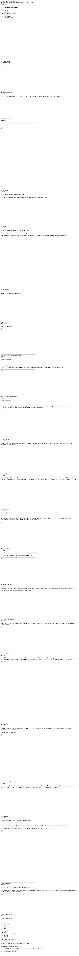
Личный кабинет (8, 17)
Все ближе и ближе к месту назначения (11, 355)
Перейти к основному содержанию (10, 1)
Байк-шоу (6, 12)
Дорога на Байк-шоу (6, 473)
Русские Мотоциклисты (10, 13)
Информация (7, 16)
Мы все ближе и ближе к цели (9, 396)
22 (9, 934)
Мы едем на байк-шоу (6, 548)
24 (6, 936)
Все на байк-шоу (5, 509)
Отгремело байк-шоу (6, 118)
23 (6, 935)
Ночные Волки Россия (39, 948)
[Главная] (3, 4)
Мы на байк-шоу (5, 724)
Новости (6, 10)
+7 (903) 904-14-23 (8, 948)
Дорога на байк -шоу (6, 654)
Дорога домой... (5, 190)
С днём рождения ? (6, 883)
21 (6, 932)
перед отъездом (5, 289)
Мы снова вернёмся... (6, 92)
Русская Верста (5, 439)
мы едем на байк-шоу (6, 584)
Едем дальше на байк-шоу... (8, 619)
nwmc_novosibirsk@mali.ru (25, 948)
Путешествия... (5, 816)
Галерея (6, 15)
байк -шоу (3, 226)
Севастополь (4, 322)
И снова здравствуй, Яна (7, 781)
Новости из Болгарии (6, 914)
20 (6, 931)
